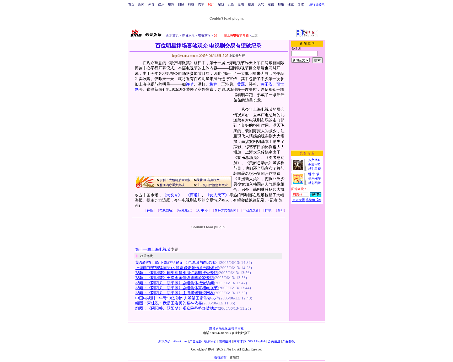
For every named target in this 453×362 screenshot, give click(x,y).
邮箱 (281, 4)
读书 (241, 4)
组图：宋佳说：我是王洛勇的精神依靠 (168, 303)
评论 (150, 210)
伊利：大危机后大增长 (175, 180)
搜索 (291, 4)
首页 (131, 4)
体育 (151, 4)
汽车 (201, 4)
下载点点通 (250, 210)
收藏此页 (184, 210)
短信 (271, 4)
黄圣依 (266, 84)
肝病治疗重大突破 (172, 185)
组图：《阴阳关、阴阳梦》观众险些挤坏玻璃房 (176, 308)
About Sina (180, 341)
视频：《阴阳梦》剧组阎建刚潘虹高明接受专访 (176, 273)
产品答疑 (288, 341)
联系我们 (210, 341)
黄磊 (241, 84)
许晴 (190, 84)
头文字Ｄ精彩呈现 (314, 164)
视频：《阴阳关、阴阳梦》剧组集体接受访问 (174, 283)
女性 (231, 4)
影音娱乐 (188, 35)
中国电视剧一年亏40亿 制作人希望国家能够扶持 (177, 298)
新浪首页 (172, 35)
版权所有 (220, 357)
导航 (301, 4)
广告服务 (195, 341)
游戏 (221, 4)
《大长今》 (172, 195)
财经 (181, 4)
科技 (191, 4)
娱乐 (161, 4)
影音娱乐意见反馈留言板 (226, 328)
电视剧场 (165, 210)
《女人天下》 (217, 195)
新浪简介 (164, 341)
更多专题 (298, 200)
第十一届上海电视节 (153, 249)
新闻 (141, 4)
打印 (268, 210)
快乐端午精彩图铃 (314, 178)
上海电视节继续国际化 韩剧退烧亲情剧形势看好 (177, 268)
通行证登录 (317, 4)
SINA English (257, 341)
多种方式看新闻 (225, 210)
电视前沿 (204, 35)
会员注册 (274, 341)
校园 (251, 4)
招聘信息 (225, 341)
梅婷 (213, 84)
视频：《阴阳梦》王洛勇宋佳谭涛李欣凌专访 (174, 278)
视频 (171, 4)
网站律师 (239, 341)
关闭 (280, 210)
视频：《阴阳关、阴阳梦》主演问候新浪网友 (174, 293)
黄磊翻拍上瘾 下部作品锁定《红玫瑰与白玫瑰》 (177, 262)
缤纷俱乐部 (313, 200)
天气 (261, 4)
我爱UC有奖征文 (208, 180)
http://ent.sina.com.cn (185, 56)
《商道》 (194, 195)
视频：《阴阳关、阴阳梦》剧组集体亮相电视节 (176, 288)
